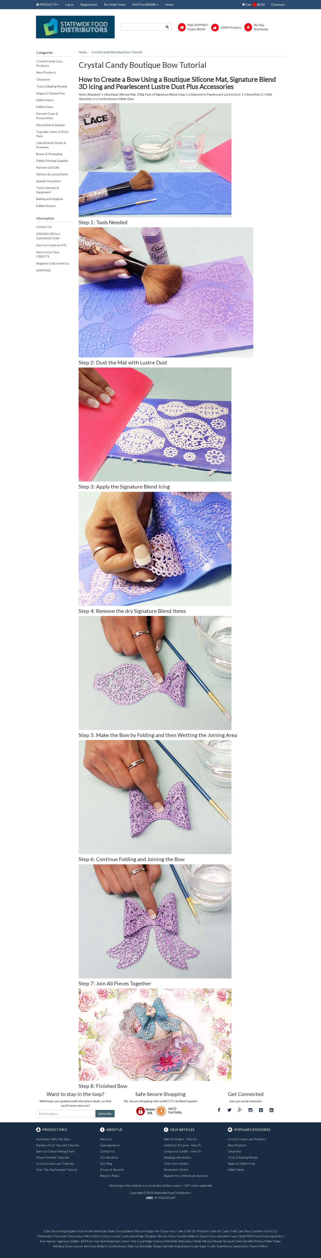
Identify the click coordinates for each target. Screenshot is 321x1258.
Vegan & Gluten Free (50, 93)
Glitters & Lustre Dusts (52, 174)
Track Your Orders (176, 1163)
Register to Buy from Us (52, 263)
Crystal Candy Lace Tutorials (55, 1163)
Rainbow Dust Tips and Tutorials (57, 1145)
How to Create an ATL (51, 245)
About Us (106, 1139)
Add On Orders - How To (180, 1139)
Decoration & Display (50, 125)
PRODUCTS (48, 4)
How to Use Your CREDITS (47, 254)
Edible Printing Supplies (52, 160)
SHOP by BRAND (144, 4)
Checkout (278, 4)
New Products (46, 72)
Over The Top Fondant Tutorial (56, 1169)
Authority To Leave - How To (182, 1145)
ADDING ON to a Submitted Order (48, 236)
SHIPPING (43, 270)
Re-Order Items (115, 4)
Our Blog (106, 1163)
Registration (88, 4)
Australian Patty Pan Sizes (53, 1139)
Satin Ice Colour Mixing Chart (55, 1151)
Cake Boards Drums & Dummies (51, 145)
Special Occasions (48, 181)
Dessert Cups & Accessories (47, 116)
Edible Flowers (46, 206)
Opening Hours (110, 1145)
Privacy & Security (112, 1169)
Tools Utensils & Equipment (47, 190)
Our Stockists (109, 1157)
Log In (69, 4)
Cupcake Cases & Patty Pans (52, 134)
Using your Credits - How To (182, 1151)
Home (169, 4)
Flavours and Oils (47, 167)
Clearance (43, 79)
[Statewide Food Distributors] (75, 27)
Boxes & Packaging (49, 154)
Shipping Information (177, 1157)
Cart (255, 4)
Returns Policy (109, 1176)
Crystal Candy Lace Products (49, 63)
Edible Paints (45, 100)
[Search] (167, 27)
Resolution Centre (176, 1169)
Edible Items (44, 107)
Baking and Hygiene (49, 199)
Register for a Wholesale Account (186, 1176)
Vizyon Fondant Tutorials (52, 1157)
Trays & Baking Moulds (51, 86)
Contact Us (44, 227)
